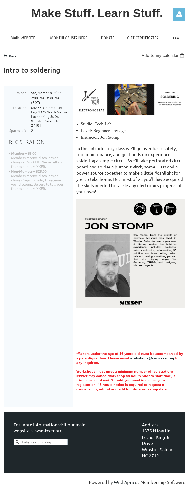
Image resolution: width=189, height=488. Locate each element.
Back (12, 56)
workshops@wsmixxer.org (152, 358)
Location (19, 107)
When (21, 93)
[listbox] (163, 55)
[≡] (175, 37)
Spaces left (17, 130)
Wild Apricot (126, 482)
